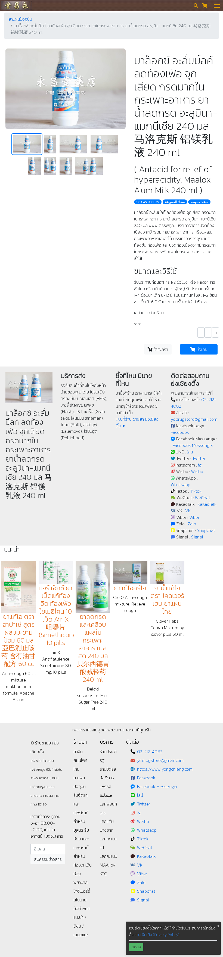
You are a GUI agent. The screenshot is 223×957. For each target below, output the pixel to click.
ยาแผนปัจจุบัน (20, 19)
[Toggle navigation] (216, 5)
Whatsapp (180, 484)
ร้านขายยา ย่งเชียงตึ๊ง (16, 5)
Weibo (197, 471)
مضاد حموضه (199, 201)
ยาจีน (78, 751)
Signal (197, 537)
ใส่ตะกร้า (160, 349)
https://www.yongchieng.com (165, 769)
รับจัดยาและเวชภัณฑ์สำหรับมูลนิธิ (80, 812)
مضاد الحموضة (175, 201)
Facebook (180, 432)
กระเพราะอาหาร (148, 201)
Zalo (192, 523)
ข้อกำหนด (81, 908)
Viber (194, 517)
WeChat (202, 497)
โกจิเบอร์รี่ (81, 891)
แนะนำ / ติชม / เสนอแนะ (80, 926)
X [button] (218, 926)
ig (200, 465)
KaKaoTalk (207, 504)
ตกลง (136, 947)
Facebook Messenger (193, 445)
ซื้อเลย (201, 349)
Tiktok (196, 491)
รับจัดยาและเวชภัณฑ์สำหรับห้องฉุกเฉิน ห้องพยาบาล (82, 856)
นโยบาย (79, 900)
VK (188, 510)
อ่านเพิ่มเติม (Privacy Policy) (156, 935)
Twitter (198, 458)
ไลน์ (190, 452)
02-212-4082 (149, 751)
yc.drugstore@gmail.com (194, 419)
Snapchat (206, 530)
